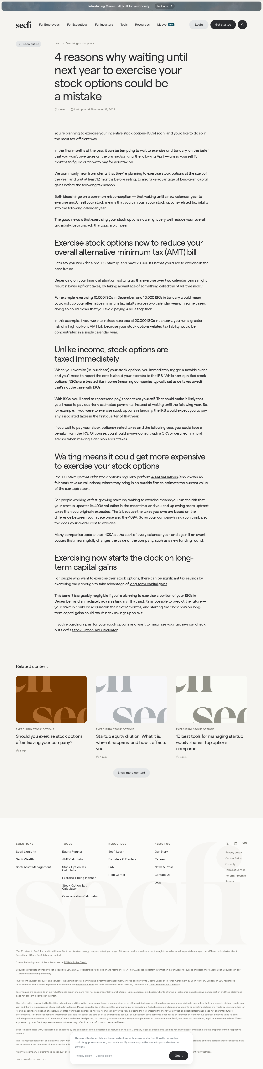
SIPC (132, 969)
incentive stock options (127, 133)
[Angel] (244, 843)
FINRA (124, 969)
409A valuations (164, 477)
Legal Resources (184, 969)
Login (199, 24)
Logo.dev (41, 1059)
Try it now (162, 6)
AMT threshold (189, 286)
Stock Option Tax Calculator (94, 630)
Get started (223, 24)
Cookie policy (104, 1055)
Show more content (131, 772)
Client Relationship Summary (164, 984)
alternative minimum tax (105, 303)
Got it (179, 1055)
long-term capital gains (148, 584)
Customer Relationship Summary (33, 973)
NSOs (73, 381)
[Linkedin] (235, 844)
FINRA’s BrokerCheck (75, 962)
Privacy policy (83, 1055)
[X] (227, 844)
